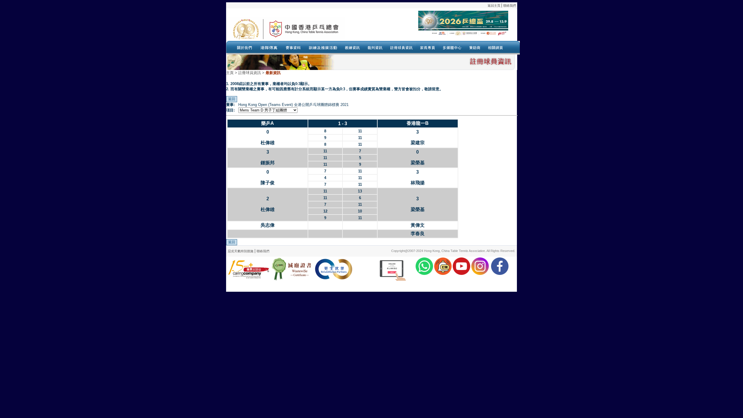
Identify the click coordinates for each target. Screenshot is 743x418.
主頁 (230, 73)
